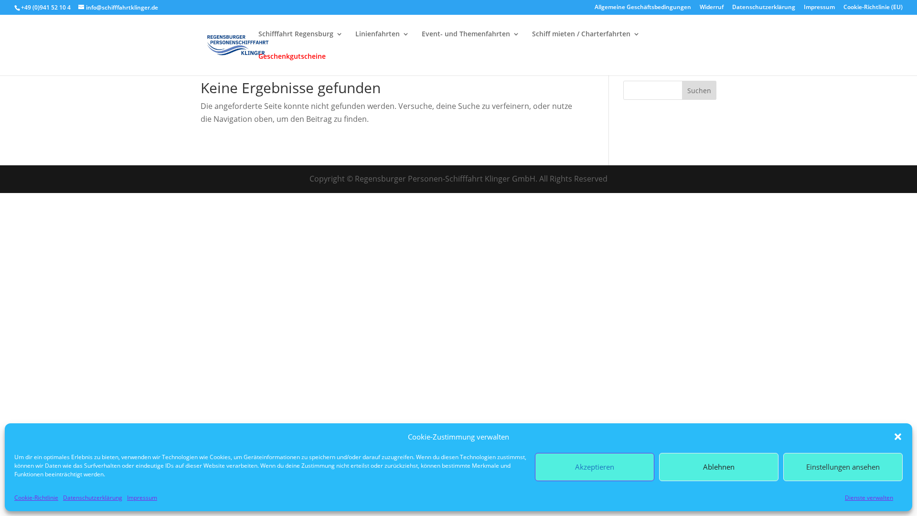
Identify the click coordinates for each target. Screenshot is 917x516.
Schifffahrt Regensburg (295, 34)
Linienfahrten (377, 34)
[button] (898, 436)
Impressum (142, 498)
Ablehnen (719, 467)
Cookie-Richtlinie (36, 498)
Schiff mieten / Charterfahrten (581, 34)
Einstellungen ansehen (843, 467)
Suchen (699, 90)
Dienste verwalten (869, 498)
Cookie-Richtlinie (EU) (873, 7)
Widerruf (712, 7)
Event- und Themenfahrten (466, 34)
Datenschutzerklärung (92, 498)
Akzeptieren (594, 467)
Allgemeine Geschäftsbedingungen (643, 7)
